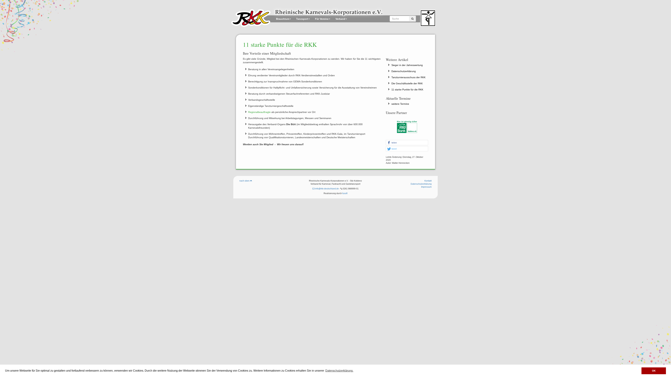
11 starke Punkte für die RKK (407, 89)
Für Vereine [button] (322, 18)
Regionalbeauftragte (259, 112)
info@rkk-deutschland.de (327, 188)
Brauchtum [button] (282, 18)
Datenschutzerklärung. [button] (339, 370)
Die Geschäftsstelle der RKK (407, 83)
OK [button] (654, 370)
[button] (407, 142)
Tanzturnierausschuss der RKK (408, 77)
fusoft (344, 193)
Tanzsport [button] (302, 18)
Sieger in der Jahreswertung (407, 65)
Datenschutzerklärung (403, 71)
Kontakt (428, 181)
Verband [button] (340, 18)
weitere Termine (400, 103)
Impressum (426, 187)
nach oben (244, 181)
